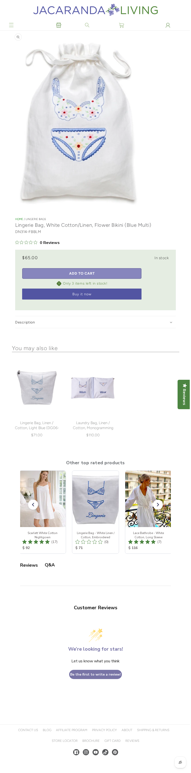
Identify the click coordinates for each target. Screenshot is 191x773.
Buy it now (82, 294)
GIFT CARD (112, 741)
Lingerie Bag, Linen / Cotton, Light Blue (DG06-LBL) (37, 428)
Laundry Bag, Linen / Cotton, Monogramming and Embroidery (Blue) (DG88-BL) (92, 430)
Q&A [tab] (50, 565)
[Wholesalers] (58, 25)
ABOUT (126, 730)
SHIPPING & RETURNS (152, 730)
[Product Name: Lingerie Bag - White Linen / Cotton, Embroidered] (95, 512)
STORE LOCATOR (64, 741)
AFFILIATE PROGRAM (71, 730)
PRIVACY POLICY (104, 730)
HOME (19, 219)
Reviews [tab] (29, 565)
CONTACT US (27, 730)
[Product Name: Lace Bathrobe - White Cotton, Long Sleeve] (148, 512)
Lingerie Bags (36, 219)
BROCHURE (90, 741)
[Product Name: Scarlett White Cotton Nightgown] (42, 512)
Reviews (132, 741)
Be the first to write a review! (95, 674)
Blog (46, 730)
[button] (11, 25)
